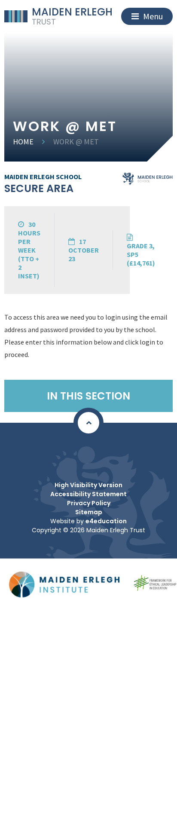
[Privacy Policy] (86, 455)
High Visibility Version (88, 485)
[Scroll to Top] (88, 423)
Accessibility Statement (88, 494)
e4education (106, 521)
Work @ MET (76, 141)
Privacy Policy (88, 503)
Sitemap (88, 512)
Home (23, 141)
